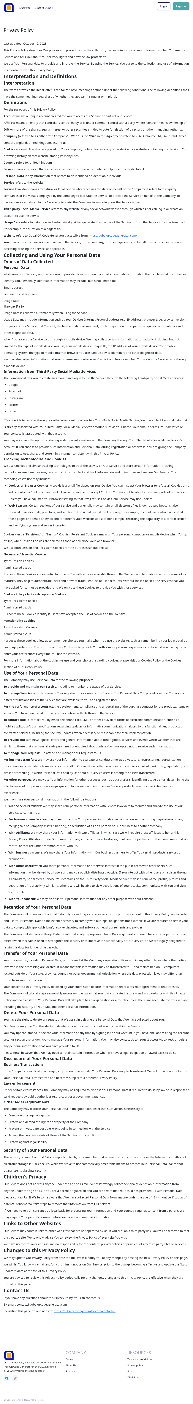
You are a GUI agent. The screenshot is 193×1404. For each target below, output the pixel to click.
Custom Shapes (44, 7)
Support (70, 1371)
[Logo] (9, 7)
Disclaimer (133, 1377)
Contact (70, 1359)
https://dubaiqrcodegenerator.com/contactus (84, 1311)
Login (163, 6)
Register (181, 6)
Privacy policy (135, 1365)
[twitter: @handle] (15, 1378)
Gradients (24, 7)
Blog (130, 1371)
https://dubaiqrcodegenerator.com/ (113, 235)
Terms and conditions (139, 1359)
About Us (71, 1365)
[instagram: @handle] (7, 1378)
